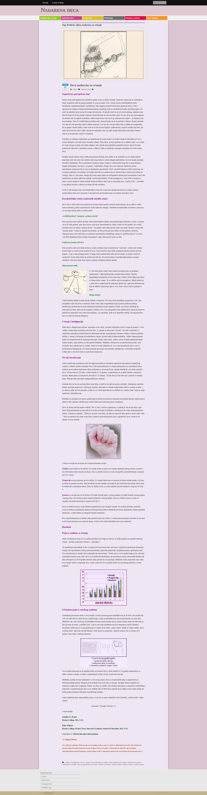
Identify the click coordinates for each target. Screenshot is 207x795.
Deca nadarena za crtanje (86, 85)
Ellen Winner (67, 725)
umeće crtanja (116, 764)
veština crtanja (139, 764)
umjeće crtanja (127, 764)
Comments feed (47, 784)
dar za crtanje (85, 762)
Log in (44, 776)
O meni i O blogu (57, 3)
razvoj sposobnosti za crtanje (87, 764)
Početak (45, 3)
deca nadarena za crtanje (99, 762)
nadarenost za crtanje (69, 764)
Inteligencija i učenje (48, 18)
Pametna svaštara (132, 18)
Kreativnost (87, 18)
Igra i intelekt (152, 18)
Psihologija (108, 18)
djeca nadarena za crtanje (117, 762)
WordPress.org (46, 788)
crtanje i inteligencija (72, 762)
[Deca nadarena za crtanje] (103, 56)
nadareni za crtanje (134, 762)
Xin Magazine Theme (161, 793)
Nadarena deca (60, 9)
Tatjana (75, 89)
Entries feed (46, 780)
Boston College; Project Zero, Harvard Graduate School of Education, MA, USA (95, 729)
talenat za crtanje (104, 764)
